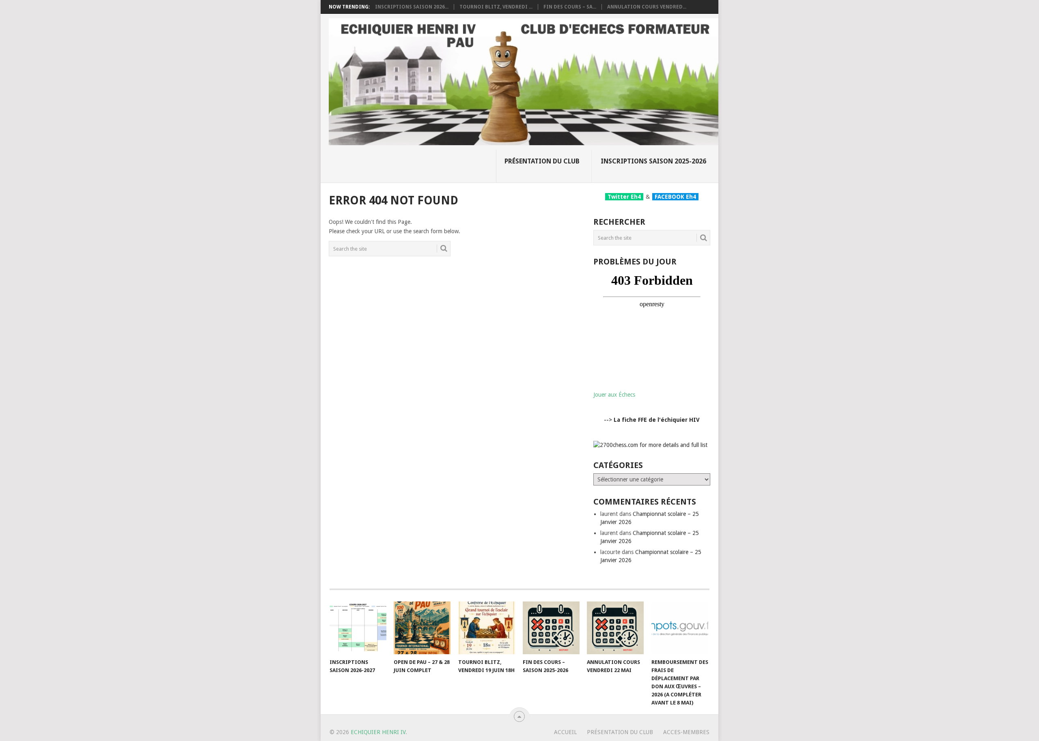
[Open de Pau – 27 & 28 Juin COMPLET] (422, 627)
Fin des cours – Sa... (569, 7)
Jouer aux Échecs (614, 394)
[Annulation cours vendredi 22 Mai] (615, 627)
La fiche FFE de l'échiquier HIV (657, 420)
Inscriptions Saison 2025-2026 (653, 161)
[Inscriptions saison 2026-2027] (358, 627)
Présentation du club (542, 161)
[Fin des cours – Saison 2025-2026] (551, 627)
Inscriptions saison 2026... (411, 7)
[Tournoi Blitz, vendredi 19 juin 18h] (486, 627)
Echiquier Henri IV (378, 732)
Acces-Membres (686, 732)
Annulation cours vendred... (646, 7)
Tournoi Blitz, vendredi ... (495, 7)
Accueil (565, 732)
